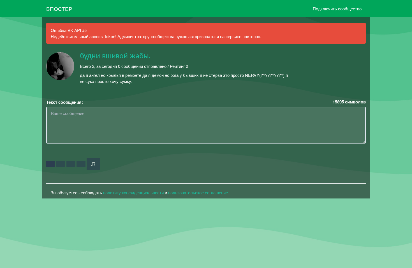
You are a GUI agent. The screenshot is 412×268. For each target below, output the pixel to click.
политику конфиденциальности (133, 192)
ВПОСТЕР (59, 8)
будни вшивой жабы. (115, 56)
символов (349, 102)
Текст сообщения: (64, 102)
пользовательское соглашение (198, 192)
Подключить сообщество (337, 8)
